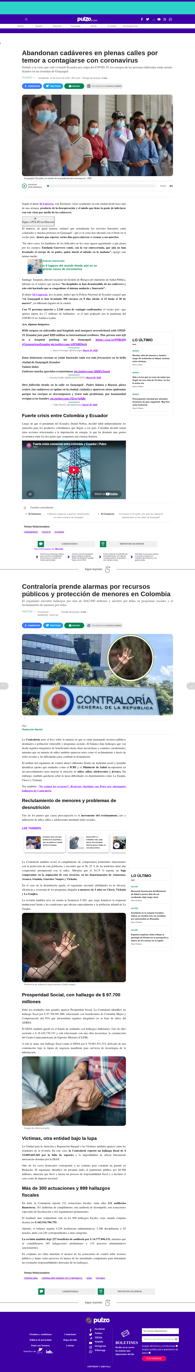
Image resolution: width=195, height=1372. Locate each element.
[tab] (66, 544)
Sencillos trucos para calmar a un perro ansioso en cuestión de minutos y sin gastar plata (146, 557)
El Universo (47, 204)
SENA (89, 1278)
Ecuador (59, 532)
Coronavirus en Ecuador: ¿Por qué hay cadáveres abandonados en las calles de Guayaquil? (141, 516)
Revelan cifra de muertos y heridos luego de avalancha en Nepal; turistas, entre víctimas (151, 358)
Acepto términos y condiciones (158, 1346)
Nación (21, 26)
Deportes (57, 26)
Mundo (94, 26)
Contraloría (31, 1278)
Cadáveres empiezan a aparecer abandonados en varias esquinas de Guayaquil (68, 516)
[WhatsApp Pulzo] (170, 20)
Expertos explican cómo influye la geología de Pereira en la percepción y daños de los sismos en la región (149, 937)
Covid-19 (46, 532)
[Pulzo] (87, 19)
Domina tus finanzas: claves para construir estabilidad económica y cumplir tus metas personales (52, 557)
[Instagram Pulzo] (164, 20)
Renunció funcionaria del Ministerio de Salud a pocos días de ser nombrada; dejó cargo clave (148, 894)
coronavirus (31, 532)
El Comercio (39, 294)
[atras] (117, 845)
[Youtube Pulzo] (159, 20)
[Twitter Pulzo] (147, 20)
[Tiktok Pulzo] (154, 21)
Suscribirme (154, 1358)
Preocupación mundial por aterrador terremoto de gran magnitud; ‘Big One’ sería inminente (151, 402)
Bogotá (39, 26)
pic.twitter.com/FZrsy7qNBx (68, 398)
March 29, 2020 (93, 377)
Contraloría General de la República (62, 1278)
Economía (112, 26)
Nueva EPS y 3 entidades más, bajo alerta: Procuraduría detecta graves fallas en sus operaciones (96, 842)
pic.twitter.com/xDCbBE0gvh (69, 344)
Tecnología (75, 26)
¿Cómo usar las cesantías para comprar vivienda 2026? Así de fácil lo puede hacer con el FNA (83, 557)
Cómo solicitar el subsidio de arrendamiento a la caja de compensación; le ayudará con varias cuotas (115, 557)
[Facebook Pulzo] (142, 20)
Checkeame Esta (130, 26)
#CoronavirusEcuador (36, 344)
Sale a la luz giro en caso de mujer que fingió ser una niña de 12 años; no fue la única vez (151, 380)
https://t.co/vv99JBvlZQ (111, 339)
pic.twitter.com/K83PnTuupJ (92, 371)
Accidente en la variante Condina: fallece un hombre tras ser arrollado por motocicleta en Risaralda (148, 916)
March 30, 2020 (90, 350)
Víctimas (100, 1278)
